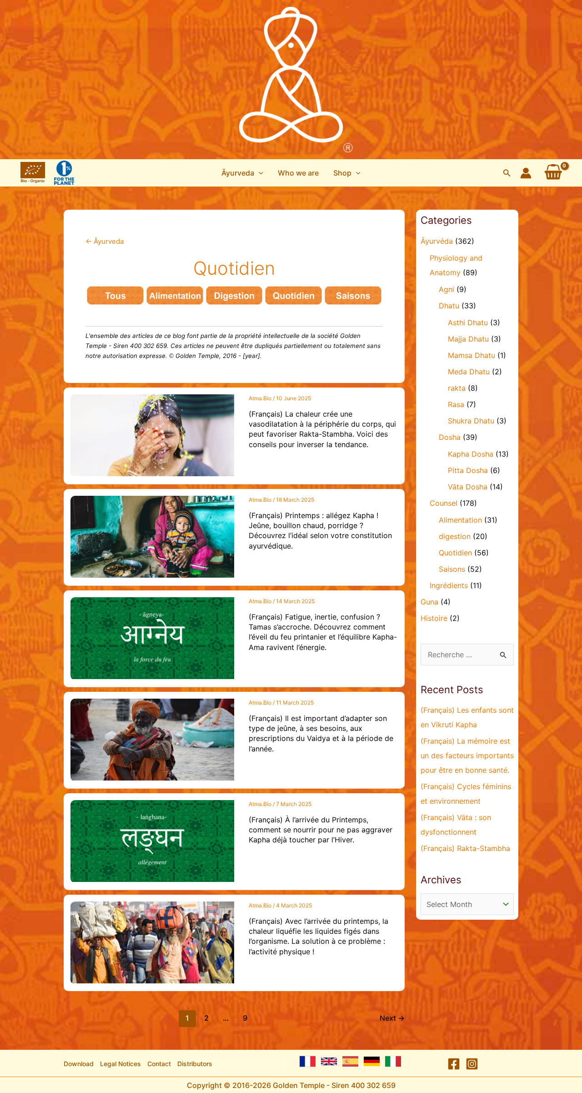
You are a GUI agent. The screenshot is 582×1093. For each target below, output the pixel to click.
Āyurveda (104, 241)
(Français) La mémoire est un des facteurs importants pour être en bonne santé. (467, 755)
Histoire (434, 618)
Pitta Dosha (468, 470)
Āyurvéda (437, 241)
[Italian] (393, 1061)
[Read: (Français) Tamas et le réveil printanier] (152, 637)
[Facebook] (453, 1064)
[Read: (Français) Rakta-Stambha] (152, 434)
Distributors (194, 1064)
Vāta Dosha (467, 486)
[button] (242, 172)
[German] (372, 1061)
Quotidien (455, 552)
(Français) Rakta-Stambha (465, 848)
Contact (159, 1064)
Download (79, 1064)
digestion (455, 536)
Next (392, 1017)
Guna (429, 601)
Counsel (443, 503)
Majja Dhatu (468, 338)
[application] (258, 172)
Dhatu (449, 305)
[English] (329, 1061)
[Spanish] (350, 1061)
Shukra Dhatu (471, 420)
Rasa (456, 404)
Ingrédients (449, 585)
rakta (457, 388)
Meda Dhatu (469, 371)
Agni (446, 289)
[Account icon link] (526, 173)
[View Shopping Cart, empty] (553, 173)
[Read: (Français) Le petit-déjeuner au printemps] (152, 535)
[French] (308, 1061)
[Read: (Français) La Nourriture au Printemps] (152, 840)
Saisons (452, 569)
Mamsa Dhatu (471, 355)
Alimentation (460, 519)
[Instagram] (472, 1064)
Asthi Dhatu (468, 322)
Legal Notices (120, 1064)
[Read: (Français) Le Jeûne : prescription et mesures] (152, 738)
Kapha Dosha (470, 453)
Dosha (450, 437)
